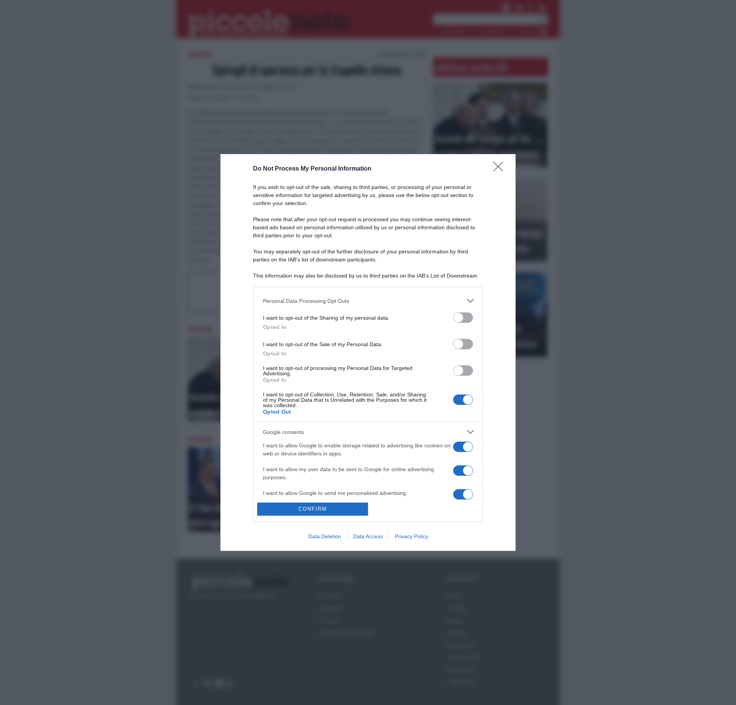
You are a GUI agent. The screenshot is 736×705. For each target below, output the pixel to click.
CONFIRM (313, 509)
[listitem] (368, 301)
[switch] (463, 317)
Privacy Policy (411, 536)
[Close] (500, 169)
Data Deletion (324, 536)
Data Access (368, 536)
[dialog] (368, 352)
